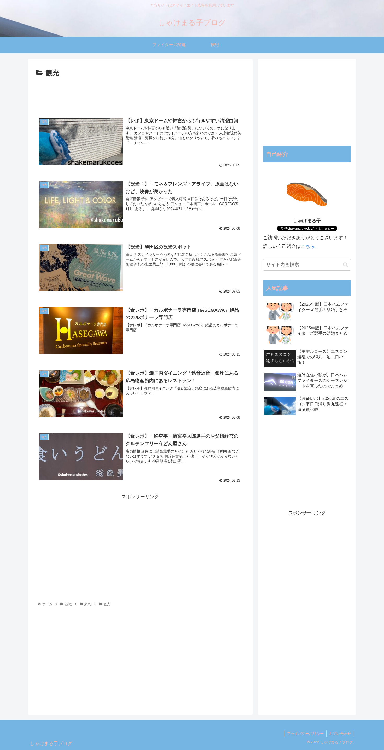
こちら (308, 246)
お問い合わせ (340, 733)
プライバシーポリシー (305, 733)
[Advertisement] (140, 93)
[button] (345, 265)
